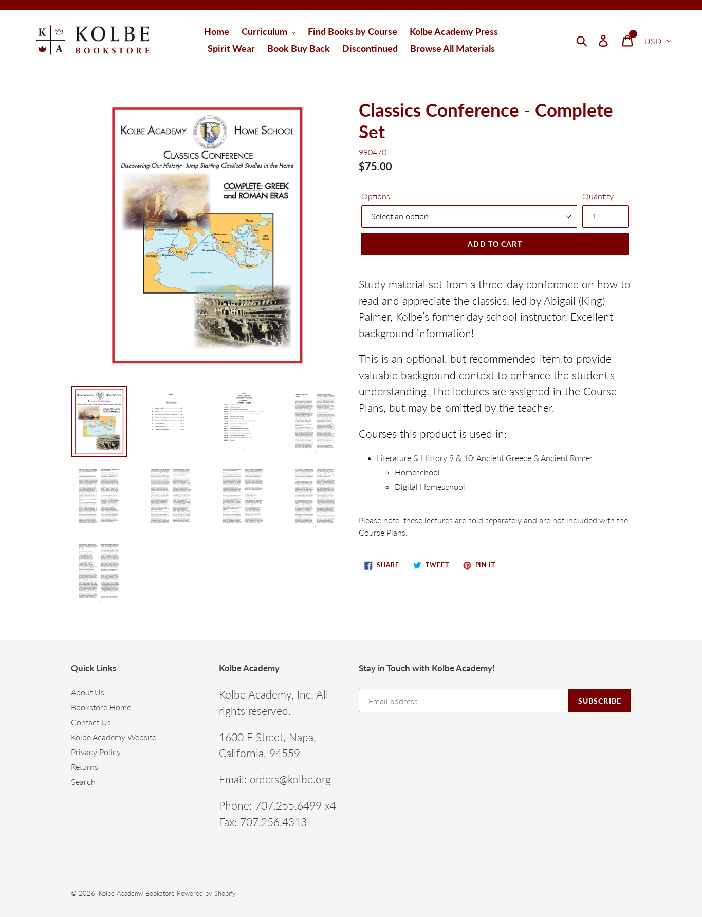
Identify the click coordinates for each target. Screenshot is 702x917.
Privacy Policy (96, 752)
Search (83, 781)
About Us (87, 692)
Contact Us (91, 722)
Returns (84, 767)
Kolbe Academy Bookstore (137, 893)
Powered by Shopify (206, 893)
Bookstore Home (101, 707)
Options (375, 196)
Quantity (598, 196)
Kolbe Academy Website (113, 737)
